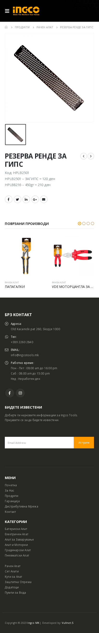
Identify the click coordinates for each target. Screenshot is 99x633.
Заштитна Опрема (18, 582)
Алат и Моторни (16, 545)
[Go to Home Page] (6, 27)
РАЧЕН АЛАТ (12, 282)
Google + (35, 199)
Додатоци (12, 587)
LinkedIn (26, 199)
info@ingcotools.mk (25, 355)
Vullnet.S (67, 623)
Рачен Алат (12, 566)
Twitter (17, 199)
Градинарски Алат (18, 550)
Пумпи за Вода (15, 592)
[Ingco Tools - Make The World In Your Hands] (26, 11)
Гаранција (12, 501)
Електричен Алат (16, 534)
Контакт (10, 512)
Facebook (8, 199)
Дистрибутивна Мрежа (21, 506)
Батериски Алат (16, 529)
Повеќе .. (39, 242)
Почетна (11, 485)
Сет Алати (12, 571)
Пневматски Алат (17, 555)
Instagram (20, 393)
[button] (79, 223)
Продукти (12, 496)
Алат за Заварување (19, 539)
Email (44, 199)
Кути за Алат (13, 576)
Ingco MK (33, 623)
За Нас (9, 490)
